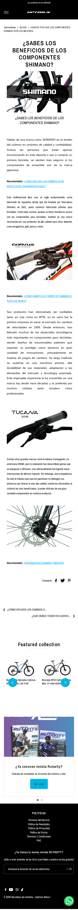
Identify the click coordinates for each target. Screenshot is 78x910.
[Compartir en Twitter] (63, 580)
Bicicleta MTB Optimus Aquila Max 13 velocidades (56, 681)
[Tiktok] (22, 890)
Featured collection (39, 644)
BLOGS (23, 27)
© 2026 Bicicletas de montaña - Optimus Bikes (27, 897)
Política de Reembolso (39, 824)
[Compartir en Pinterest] (69, 580)
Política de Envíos (39, 832)
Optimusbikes (10, 27)
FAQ (39, 840)
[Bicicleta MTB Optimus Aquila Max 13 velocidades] (57, 668)
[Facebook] (5, 890)
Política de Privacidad (39, 828)
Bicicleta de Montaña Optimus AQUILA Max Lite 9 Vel (21, 681)
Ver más (39, 784)
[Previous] (12, 682)
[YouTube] (11, 890)
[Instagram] (17, 890)
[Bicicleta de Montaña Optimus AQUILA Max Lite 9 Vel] (21, 668)
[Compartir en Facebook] (56, 580)
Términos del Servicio (39, 820)
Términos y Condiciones (39, 836)
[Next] (65, 682)
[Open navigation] (6, 12)
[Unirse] (69, 869)
